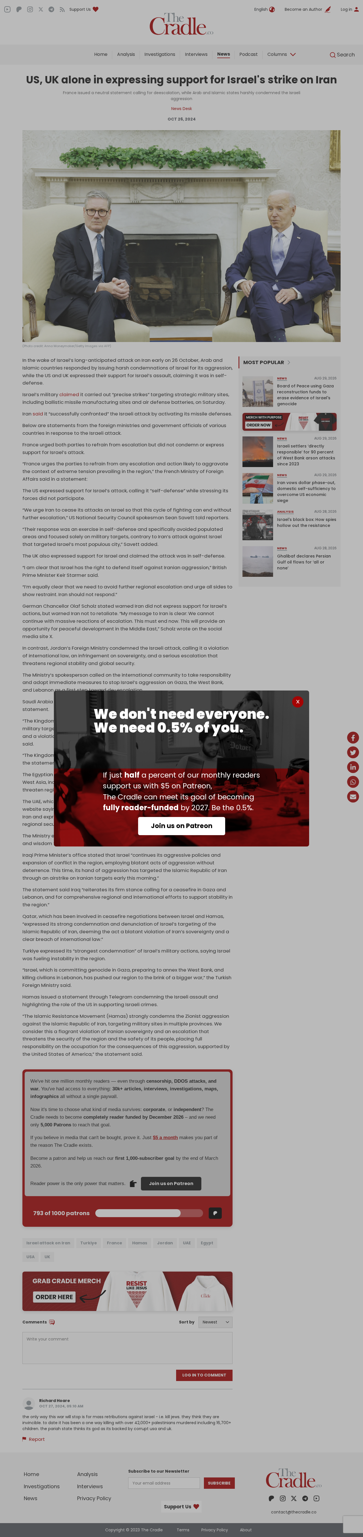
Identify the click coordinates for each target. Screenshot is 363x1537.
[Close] (297, 702)
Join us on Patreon (181, 825)
